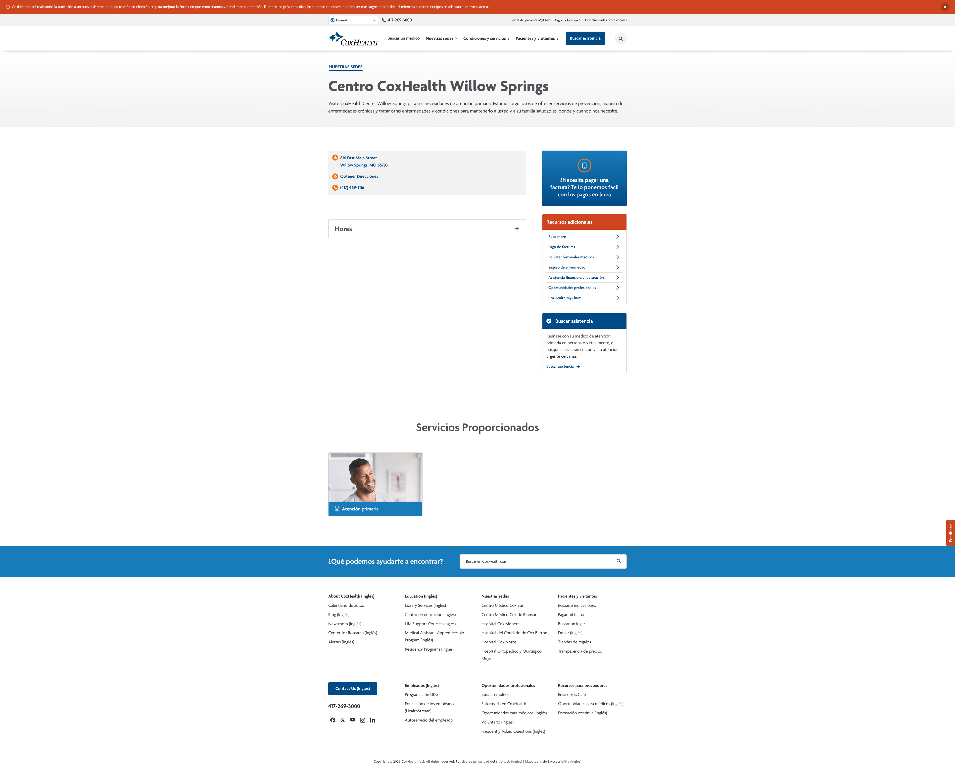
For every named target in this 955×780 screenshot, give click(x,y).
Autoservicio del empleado (429, 720)
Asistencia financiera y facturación (576, 277)
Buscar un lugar (571, 623)
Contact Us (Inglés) (352, 688)
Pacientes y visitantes (535, 38)
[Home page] (353, 38)
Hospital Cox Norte (498, 642)
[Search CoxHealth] (621, 39)
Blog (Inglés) (338, 614)
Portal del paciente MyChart (531, 20)
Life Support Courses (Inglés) (430, 623)
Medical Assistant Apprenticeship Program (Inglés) (434, 636)
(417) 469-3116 (352, 187)
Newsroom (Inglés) (344, 623)
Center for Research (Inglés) (352, 632)
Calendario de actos (346, 605)
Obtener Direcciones (359, 176)
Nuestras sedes (439, 38)
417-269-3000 (400, 20)
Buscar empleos (495, 694)
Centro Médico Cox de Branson (509, 614)
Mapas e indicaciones (577, 605)
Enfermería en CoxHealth (503, 703)
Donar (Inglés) (570, 632)
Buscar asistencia (585, 38)
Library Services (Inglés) (425, 605)
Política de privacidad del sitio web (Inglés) (489, 762)
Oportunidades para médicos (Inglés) (514, 713)
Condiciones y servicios (484, 38)
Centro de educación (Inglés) (430, 614)
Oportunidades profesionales (606, 20)
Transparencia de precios (580, 651)
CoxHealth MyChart (564, 297)
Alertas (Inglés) (341, 642)
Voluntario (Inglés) (497, 722)
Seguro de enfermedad (566, 267)
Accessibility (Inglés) (565, 762)
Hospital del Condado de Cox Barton (514, 632)
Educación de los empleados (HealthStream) (430, 707)
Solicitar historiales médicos (571, 257)
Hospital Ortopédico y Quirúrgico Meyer (511, 655)
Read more (557, 236)
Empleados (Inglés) (422, 685)
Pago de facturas (566, 20)
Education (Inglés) (421, 596)
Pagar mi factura (572, 614)
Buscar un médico (403, 38)
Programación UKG (421, 694)
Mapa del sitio (536, 762)
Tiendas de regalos (574, 642)
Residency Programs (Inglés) (429, 649)
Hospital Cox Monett (500, 623)
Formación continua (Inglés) (582, 713)
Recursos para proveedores (582, 685)
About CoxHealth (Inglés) (351, 596)
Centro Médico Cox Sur (502, 605)
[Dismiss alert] (945, 7)
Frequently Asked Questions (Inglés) (513, 731)
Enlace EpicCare (572, 694)
